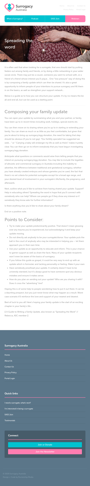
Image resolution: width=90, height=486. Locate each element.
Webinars (75, 19)
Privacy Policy (68, 10)
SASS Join (55, 19)
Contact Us (81, 6)
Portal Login (80, 10)
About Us (70, 6)
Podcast (34, 19)
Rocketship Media (25, 477)
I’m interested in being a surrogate (19, 409)
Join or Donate (45, 444)
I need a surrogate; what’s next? (18, 403)
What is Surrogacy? (15, 19)
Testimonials (10, 420)
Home (62, 6)
